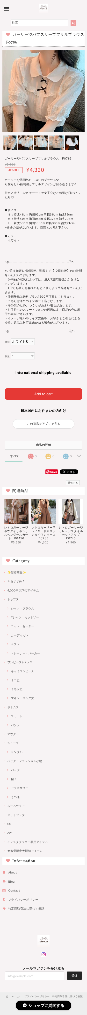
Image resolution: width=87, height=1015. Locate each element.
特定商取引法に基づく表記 (26, 908)
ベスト (15, 644)
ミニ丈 (15, 680)
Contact (14, 890)
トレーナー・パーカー (25, 653)
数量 (7, 356)
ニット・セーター (22, 626)
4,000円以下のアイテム (23, 590)
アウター (13, 734)
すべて (14, 456)
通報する (73, 482)
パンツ (15, 725)
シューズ (13, 743)
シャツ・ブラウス (22, 608)
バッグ (15, 770)
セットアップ (16, 815)
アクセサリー (19, 788)
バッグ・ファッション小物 (24, 761)
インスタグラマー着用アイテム (27, 842)
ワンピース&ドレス (19, 662)
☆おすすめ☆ (16, 581)
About (12, 872)
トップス (13, 599)
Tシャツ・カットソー (25, 617)
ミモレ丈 (16, 689)
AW (9, 833)
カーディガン (19, 635)
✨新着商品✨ (16, 572)
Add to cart (43, 394)
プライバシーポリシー (23, 899)
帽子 (14, 779)
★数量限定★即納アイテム (25, 851)
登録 (74, 975)
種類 (7, 342)
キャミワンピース (22, 671)
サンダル (16, 752)
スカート (16, 716)
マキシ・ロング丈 (22, 698)
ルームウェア (16, 806)
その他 (15, 797)
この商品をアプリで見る (43, 423)
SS (9, 824)
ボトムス (13, 707)
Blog (11, 881)
